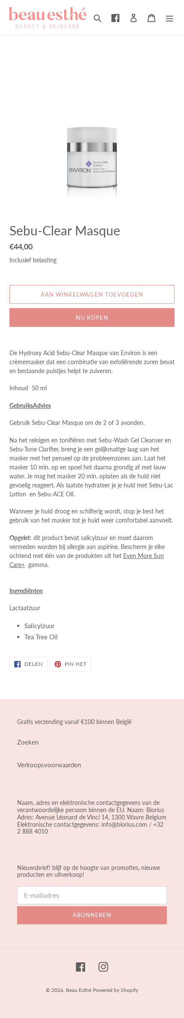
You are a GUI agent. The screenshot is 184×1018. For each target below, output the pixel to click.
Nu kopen (92, 317)
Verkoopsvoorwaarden (49, 765)
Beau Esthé (78, 990)
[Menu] (169, 17)
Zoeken (28, 742)
